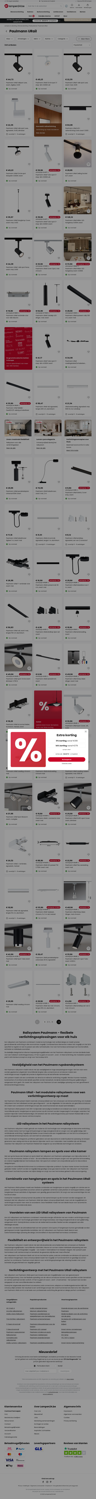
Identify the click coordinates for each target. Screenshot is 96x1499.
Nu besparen (66, 759)
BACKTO (67, 754)
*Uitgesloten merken (67, 763)
